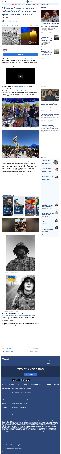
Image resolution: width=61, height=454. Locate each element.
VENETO (38, 4)
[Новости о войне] (31, 351)
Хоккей (21, 392)
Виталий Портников (45, 173)
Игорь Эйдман (44, 223)
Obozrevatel (36, 323)
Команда (25, 358)
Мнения (43, 157)
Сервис (28, 399)
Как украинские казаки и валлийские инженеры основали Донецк (47, 178)
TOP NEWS (44, 87)
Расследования (34, 384)
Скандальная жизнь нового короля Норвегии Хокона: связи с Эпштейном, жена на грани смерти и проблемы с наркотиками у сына (50, 25)
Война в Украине (21, 4)
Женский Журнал (30, 414)
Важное (43, 7)
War (13, 20)
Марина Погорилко (8, 20)
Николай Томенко (45, 181)
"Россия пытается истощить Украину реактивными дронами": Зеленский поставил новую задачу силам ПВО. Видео (50, 104)
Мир (18, 384)
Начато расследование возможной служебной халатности (45, 43)
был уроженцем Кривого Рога (14, 161)
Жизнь (25, 384)
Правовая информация (39, 358)
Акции (25, 399)
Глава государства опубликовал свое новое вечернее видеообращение (49, 108)
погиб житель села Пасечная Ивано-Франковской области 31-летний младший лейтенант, (19, 315)
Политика (11, 384)
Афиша (13, 414)
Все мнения (44, 234)
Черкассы (29, 388)
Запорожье (21, 388)
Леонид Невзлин (45, 208)
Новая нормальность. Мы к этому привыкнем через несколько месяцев (48, 213)
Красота (21, 414)
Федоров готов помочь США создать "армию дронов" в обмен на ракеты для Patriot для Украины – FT (50, 127)
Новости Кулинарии (24, 403)
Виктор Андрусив (45, 165)
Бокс (25, 392)
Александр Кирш (45, 231)
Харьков (16, 388)
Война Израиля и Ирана (30, 4)
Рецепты (13, 403)
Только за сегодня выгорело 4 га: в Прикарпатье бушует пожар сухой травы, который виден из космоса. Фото (46, 52)
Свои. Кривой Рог (20, 86)
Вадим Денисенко (45, 216)
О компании (14, 358)
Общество (48, 384)
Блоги (40, 384)
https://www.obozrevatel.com (41, 420)
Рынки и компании (15, 407)
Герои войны (14, 4)
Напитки (17, 403)
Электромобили (20, 399)
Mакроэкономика (23, 407)
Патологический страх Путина (47, 220)
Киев (13, 388)
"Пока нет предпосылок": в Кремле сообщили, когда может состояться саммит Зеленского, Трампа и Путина (50, 116)
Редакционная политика (10, 351)
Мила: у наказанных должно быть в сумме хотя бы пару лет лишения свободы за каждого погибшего (48, 228)
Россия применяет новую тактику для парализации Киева (46, 162)
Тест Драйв (14, 399)
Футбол (13, 392)
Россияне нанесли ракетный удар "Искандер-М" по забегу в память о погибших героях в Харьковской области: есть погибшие (47, 38)
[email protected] (15, 445)
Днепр (25, 388)
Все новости (56, 384)
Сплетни (17, 414)
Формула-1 (29, 392)
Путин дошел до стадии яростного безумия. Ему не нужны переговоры (47, 205)
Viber (5, 325)
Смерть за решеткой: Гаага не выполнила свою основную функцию (48, 170)
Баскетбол (17, 392)
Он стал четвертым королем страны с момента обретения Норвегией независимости (48, 29)
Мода (25, 414)
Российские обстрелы (45, 4)
